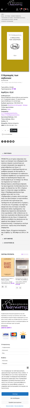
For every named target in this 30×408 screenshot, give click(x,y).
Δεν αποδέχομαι (15, 398)
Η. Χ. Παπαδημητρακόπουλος (9, 113)
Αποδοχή (15, 394)
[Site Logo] (15, 3)
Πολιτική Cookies (10, 405)
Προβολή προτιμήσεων (15, 402)
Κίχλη (8, 109)
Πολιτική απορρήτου (18, 405)
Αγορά (14, 130)
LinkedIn (8, 141)
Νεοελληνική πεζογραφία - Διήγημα (17, 105)
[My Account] (17, 9)
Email (13, 141)
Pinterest (10, 141)
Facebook (2, 141)
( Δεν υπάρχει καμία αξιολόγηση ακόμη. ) (11, 82)
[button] (27, 367)
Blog (3, 355)
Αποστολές (5, 362)
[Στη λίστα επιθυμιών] (5, 287)
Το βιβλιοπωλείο (6, 349)
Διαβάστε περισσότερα (2, 287)
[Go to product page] (22, 269)
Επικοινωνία (5, 352)
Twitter (5, 141)
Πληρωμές (4, 365)
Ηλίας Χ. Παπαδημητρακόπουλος (10, 115)
